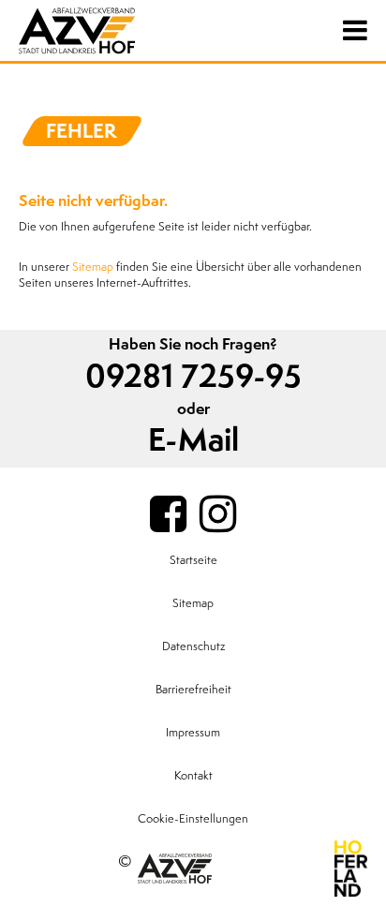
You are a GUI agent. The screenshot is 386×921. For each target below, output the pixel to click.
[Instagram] (218, 515)
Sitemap (92, 267)
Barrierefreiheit (193, 689)
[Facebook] (168, 515)
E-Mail (193, 441)
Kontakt (193, 775)
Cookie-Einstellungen (193, 818)
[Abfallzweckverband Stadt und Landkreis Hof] (112, 30)
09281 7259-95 (193, 377)
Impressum (193, 732)
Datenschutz (193, 646)
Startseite (193, 560)
